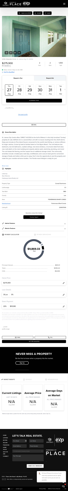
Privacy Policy (42, 488)
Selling (5, 442)
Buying (5, 440)
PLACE (25, 476)
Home (4, 435)
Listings (5, 438)
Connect (6, 456)
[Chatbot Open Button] (63, 486)
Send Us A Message (35, 466)
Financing (6, 445)
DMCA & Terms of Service (54, 488)
